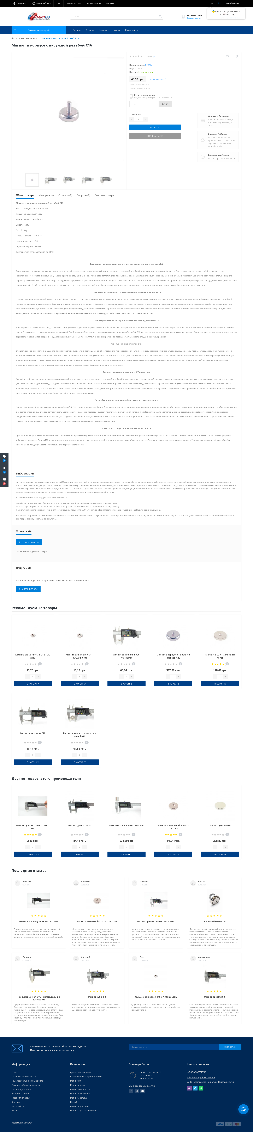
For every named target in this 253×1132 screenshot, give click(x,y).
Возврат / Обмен (217, 134)
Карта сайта (131, 30)
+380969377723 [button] (196, 1072)
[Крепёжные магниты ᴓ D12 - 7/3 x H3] (32, 635)
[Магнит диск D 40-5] (220, 805)
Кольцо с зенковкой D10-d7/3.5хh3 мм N (156, 996)
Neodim (148, 65)
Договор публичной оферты (26, 1085)
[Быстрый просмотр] (49, 627)
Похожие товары (104, 195)
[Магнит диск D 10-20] (79, 805)
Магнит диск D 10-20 (79, 825)
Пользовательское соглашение (27, 1080)
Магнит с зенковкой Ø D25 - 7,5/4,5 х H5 (97, 921)
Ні (233, 14)
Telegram (195, 1088)
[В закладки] (49, 618)
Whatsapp (201, 1088)
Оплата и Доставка (21, 1089)
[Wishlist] (227, 56)
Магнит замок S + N (80, 1089)
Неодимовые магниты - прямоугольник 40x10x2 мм (39, 998)
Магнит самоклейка (80, 1093)
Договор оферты (93, 3)
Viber (189, 1088)
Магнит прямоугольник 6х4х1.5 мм (155, 921)
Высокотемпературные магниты (86, 1076)
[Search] (160, 16)
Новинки (103, 30)
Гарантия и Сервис (218, 155)
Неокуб (73, 1102)
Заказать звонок (194, 18)
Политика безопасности (24, 1076)
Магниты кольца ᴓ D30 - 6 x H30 (126, 825)
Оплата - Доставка (73, 3)
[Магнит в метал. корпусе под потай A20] (79, 713)
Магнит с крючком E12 (32, 733)
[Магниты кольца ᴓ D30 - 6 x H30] (126, 805)
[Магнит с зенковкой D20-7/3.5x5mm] (126, 635)
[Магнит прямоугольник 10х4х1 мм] (32, 805)
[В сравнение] (49, 623)
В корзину (155, 127)
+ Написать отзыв (29, 542)
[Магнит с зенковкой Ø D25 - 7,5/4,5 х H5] (173, 805)
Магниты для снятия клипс (83, 1110)
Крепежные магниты (28, 38)
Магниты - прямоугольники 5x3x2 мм (39, 921)
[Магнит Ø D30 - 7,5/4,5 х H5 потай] (220, 635)
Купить (165, 104)
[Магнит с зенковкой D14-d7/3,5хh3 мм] (79, 635)
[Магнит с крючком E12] (32, 713)
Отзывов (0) (65, 195)
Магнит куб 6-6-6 (97, 996)
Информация (46, 195)
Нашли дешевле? (157, 79)
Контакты (110, 3)
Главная (76, 30)
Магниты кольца (78, 1097)
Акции (117, 30)
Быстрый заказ (155, 136)
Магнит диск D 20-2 (214, 996)
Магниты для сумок (80, 1106)
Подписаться (230, 1047)
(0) (154, 56)
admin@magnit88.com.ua (201, 1077)
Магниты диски (77, 1085)
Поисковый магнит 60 (214, 921)
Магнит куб (76, 1080)
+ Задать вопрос (28, 588)
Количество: (135, 114)
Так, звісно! (223, 14)
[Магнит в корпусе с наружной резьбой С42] (173, 635)
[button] (4, 481)
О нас (58, 3)
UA (211, 3)
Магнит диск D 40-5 (220, 825)
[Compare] (236, 56)
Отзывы (90, 30)
